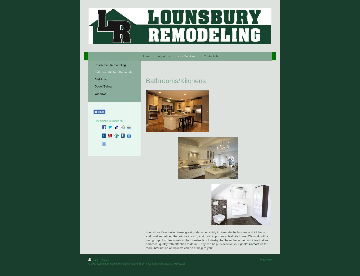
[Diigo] (129, 136)
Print (95, 260)
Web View (266, 259)
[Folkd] (104, 136)
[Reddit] (129, 127)
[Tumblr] (123, 136)
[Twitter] (110, 127)
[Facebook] (104, 127)
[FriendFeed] (104, 144)
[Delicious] (116, 127)
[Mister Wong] (110, 136)
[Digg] (123, 127)
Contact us (256, 244)
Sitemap (104, 260)
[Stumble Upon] (116, 136)
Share (101, 111)
